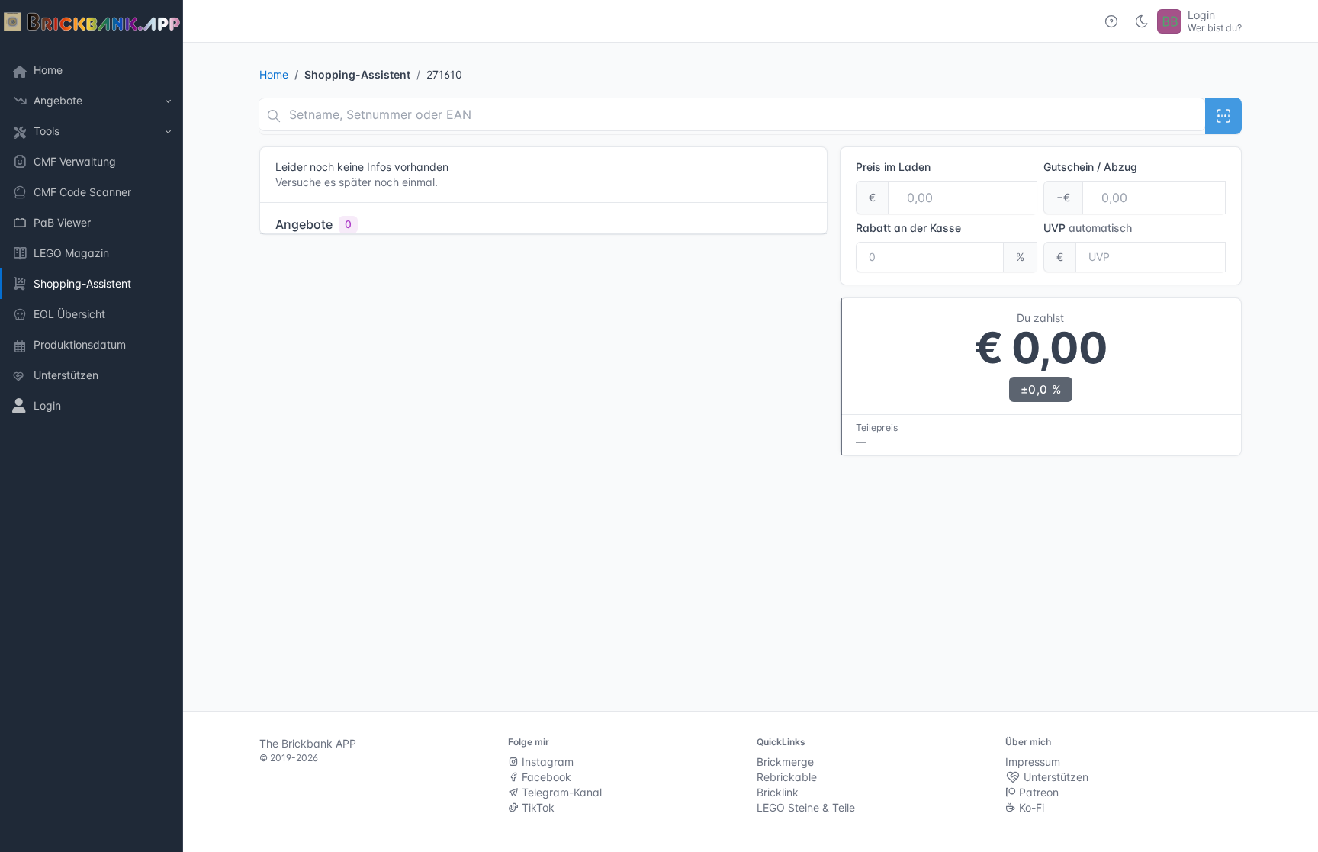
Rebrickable (787, 776)
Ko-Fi (1030, 807)
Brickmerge (785, 761)
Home (273, 74)
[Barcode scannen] (1223, 116)
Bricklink (778, 792)
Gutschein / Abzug (1090, 166)
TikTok (537, 807)
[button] (91, 100)
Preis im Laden (893, 166)
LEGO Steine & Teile (806, 807)
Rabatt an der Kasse (908, 227)
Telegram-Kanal (560, 792)
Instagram (546, 761)
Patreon (1037, 792)
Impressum (1032, 761)
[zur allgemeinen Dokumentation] (1111, 21)
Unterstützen (1054, 776)
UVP (1087, 227)
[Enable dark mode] (1142, 21)
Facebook (545, 776)
